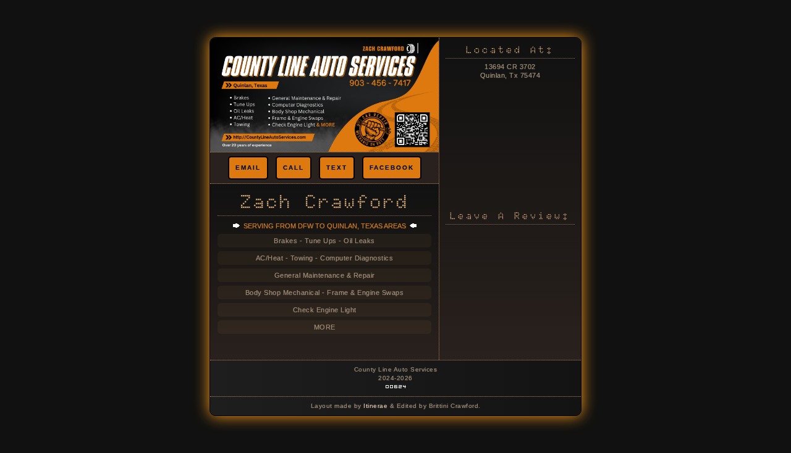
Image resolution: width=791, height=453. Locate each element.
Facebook (392, 167)
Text (336, 167)
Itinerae (376, 405)
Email (248, 167)
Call (293, 167)
